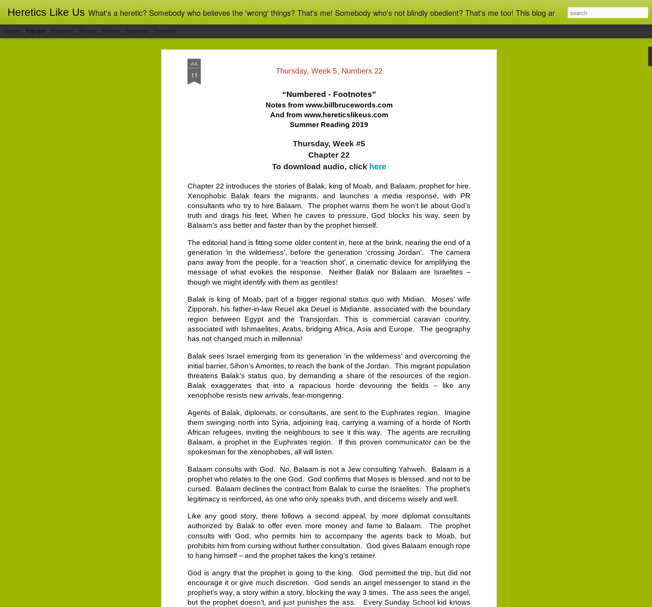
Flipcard (35, 31)
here (377, 166)
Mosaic (87, 31)
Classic (12, 31)
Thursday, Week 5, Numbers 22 (329, 71)
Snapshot (136, 31)
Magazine (62, 31)
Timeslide (164, 31)
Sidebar (110, 31)
